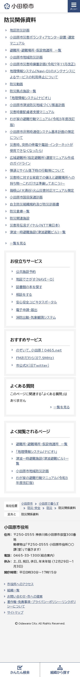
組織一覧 (13, 590)
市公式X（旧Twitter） (32, 365)
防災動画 (16, 84)
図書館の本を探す (29, 287)
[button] (74, 6)
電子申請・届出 (26, 309)
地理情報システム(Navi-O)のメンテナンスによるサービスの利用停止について (42, 74)
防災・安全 (33, 508)
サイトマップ (15, 612)
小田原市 (19, 6)
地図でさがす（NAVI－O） (35, 279)
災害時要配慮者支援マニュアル (32, 112)
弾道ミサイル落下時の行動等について (37, 170)
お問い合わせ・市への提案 (25, 596)
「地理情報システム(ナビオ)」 (30, 98)
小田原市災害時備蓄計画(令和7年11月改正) (43, 64)
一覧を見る (18, 243)
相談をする (24, 294)
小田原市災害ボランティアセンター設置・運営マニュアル (42, 40)
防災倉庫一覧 (20, 211)
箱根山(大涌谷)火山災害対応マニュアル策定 (42, 190)
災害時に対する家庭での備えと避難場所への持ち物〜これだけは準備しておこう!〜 (42, 180)
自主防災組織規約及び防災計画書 (34, 204)
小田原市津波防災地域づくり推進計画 (37, 105)
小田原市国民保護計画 (26, 197)
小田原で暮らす (49, 503)
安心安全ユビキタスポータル (36, 302)
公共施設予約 (26, 271)
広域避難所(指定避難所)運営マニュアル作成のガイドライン (42, 160)
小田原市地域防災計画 (26, 57)
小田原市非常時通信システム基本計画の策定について (42, 134)
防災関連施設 (20, 218)
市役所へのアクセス (20, 584)
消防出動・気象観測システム (36, 317)
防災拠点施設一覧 (23, 91)
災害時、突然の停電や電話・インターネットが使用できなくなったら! (41, 147)
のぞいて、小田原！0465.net (39, 350)
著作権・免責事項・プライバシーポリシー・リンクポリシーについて (41, 604)
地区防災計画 (20, 30)
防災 (49, 508)
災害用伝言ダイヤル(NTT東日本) (35, 225)
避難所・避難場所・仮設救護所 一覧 (35, 50)
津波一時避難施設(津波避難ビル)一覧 (38, 232)
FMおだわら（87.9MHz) (35, 358)
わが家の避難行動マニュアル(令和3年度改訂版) (42, 122)
